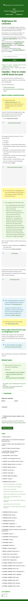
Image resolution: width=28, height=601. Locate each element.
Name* (3, 401)
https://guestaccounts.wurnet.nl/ (10, 116)
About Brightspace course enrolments (15, 372)
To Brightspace (19, 14)
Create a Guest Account (9, 87)
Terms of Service (18, 422)
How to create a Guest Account (13, 95)
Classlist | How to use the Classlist (9, 489)
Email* (16, 401)
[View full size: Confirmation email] (14, 287)
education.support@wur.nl (10, 38)
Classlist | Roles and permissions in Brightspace (12, 486)
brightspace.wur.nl (17, 304)
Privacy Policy (8, 422)
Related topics (7, 360)
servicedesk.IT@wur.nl (18, 50)
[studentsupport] (13, 5)
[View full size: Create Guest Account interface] (14, 175)
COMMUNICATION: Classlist (7, 67)
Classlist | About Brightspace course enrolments (12, 484)
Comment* (5, 407)
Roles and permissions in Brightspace (15, 378)
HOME (14, 9)
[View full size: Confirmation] (14, 259)
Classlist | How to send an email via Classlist (11, 504)
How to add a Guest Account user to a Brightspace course (14, 331)
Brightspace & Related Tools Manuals (10, 66)
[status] (14, 103)
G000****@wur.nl (16, 315)
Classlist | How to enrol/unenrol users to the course (13, 491)
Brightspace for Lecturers (7, 64)
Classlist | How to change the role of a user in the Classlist (14, 494)
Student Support (9, 14)
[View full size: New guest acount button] (14, 127)
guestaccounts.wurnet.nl (11, 102)
